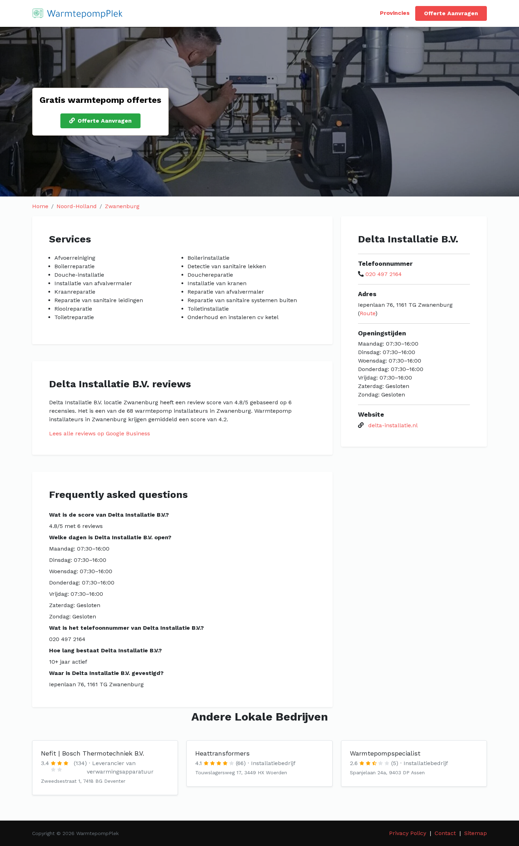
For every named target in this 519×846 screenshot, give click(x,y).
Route (367, 313)
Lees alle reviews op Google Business (99, 433)
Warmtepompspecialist (385, 753)
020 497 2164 (383, 274)
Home (40, 206)
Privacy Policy (407, 833)
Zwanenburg (122, 206)
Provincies (395, 13)
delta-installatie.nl (393, 425)
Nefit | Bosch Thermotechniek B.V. (92, 753)
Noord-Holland (76, 206)
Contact (445, 833)
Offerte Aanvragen (451, 13)
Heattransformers (222, 753)
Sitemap (475, 833)
